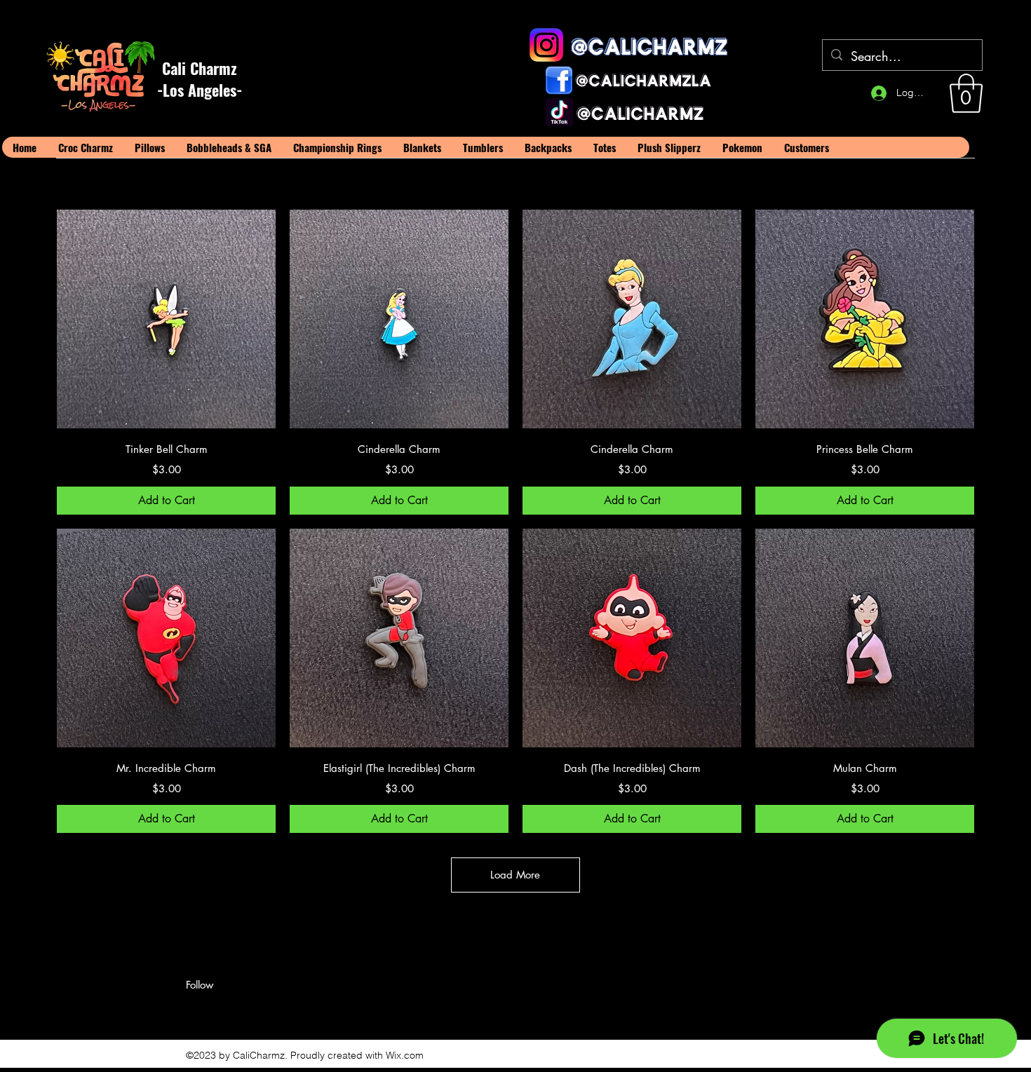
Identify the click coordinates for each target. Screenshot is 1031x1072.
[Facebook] (193, 1010)
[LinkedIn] (235, 1010)
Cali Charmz (199, 68)
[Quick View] (166, 319)
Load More (515, 874)
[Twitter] (214, 1010)
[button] (966, 93)
